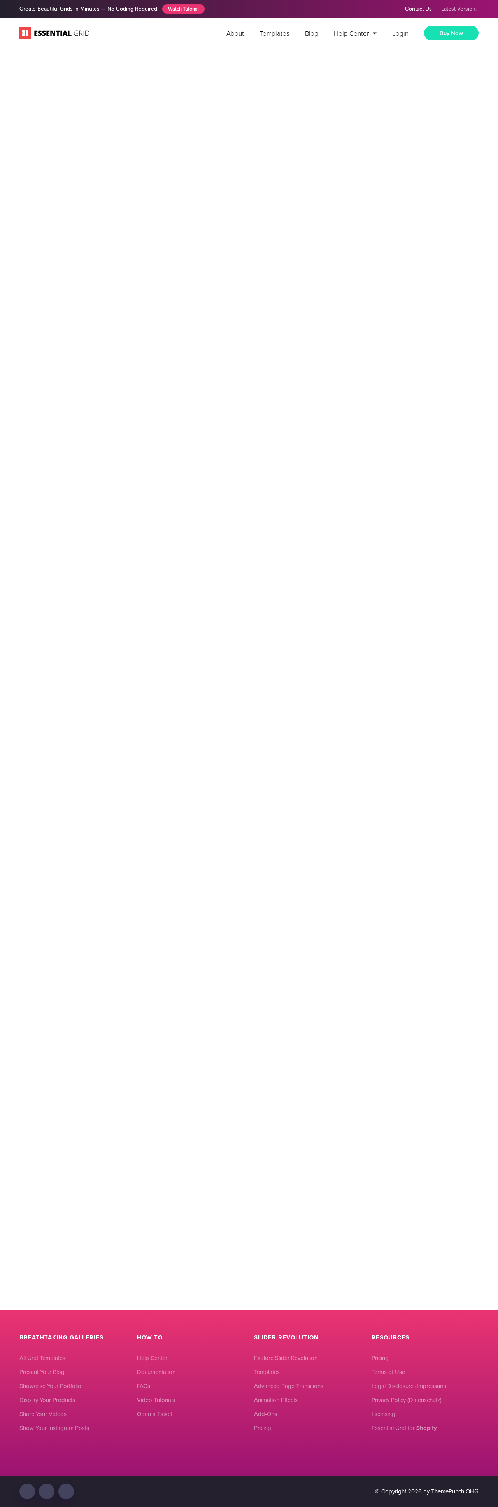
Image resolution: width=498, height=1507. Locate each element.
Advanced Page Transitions (288, 1386)
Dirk (311, 195)
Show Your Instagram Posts (54, 1428)
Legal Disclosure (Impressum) (409, 1386)
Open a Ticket (154, 1414)
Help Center (351, 33)
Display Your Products (47, 1400)
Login (400, 33)
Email (111, 898)
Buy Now (451, 33)
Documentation (156, 1372)
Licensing (383, 1414)
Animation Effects (276, 1400)
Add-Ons (265, 1414)
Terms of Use (388, 1372)
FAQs (143, 1386)
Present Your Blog (42, 1372)
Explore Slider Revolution (285, 1358)
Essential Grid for (404, 1428)
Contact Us (418, 9)
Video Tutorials (156, 1400)
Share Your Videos (43, 1414)
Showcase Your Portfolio (50, 1386)
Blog (311, 33)
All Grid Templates (42, 1358)
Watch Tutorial (183, 8)
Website (113, 942)
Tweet (333, 586)
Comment (118, 728)
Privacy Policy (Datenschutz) (407, 1400)
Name (112, 853)
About (235, 33)
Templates (274, 33)
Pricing (262, 1428)
